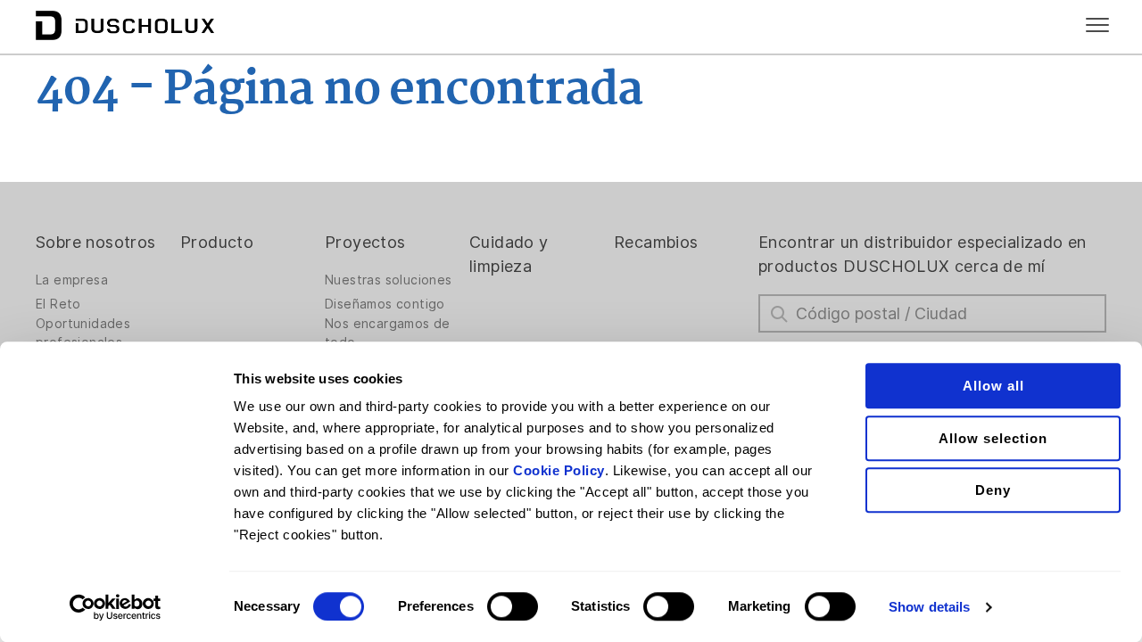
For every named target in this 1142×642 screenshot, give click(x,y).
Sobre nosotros (96, 242)
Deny (993, 490)
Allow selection (993, 438)
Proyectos (365, 242)
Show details (929, 606)
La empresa (72, 280)
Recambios (656, 242)
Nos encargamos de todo (388, 333)
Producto (216, 242)
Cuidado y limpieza (509, 254)
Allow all (993, 385)
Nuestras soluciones (388, 280)
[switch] (512, 606)
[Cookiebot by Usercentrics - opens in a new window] (115, 607)
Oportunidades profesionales (83, 333)
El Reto (58, 304)
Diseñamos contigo (385, 304)
